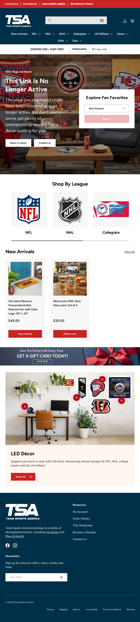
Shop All (20, 476)
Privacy (50, 609)
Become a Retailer (84, 532)
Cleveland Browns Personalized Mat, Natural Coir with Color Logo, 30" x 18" (23, 307)
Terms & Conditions (112, 609)
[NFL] (28, 209)
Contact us (45, 142)
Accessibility (91, 609)
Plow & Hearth (14, 536)
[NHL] (70, 209)
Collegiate (111, 232)
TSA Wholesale (83, 525)
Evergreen (52, 532)
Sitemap (131, 609)
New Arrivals (19, 34)
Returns (76, 609)
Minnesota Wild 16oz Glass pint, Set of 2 (67, 303)
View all (129, 251)
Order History (81, 518)
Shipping (63, 609)
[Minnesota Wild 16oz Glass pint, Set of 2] (70, 279)
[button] (132, 21)
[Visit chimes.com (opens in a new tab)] (81, 4)
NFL (28, 232)
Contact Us (80, 539)
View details (25, 333)
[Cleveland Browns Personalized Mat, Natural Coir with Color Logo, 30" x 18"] (25, 279)
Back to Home (18, 142)
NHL (70, 232)
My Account (80, 511)
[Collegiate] (111, 209)
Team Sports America (23, 602)
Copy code (101, 49)
